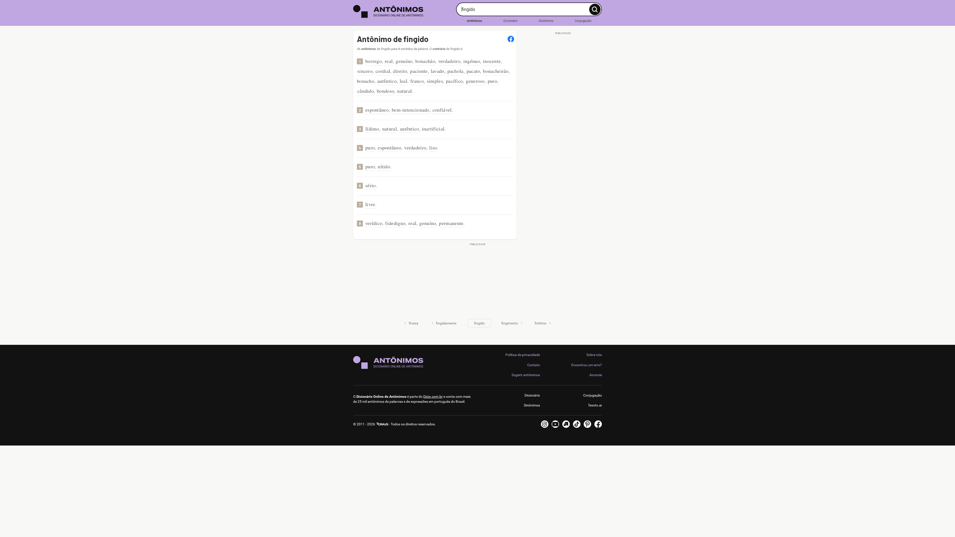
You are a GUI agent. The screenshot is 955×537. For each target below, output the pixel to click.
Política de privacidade (522, 355)
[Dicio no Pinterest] (587, 424)
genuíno (404, 61)
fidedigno (395, 223)
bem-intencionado (411, 109)
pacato (473, 71)
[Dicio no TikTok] (576, 424)
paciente (419, 71)
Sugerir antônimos (526, 375)
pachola (455, 71)
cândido (365, 91)
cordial (383, 71)
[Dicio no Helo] (566, 424)
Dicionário (510, 21)
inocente (492, 61)
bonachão (425, 61)
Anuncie (595, 375)
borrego (373, 61)
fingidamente (446, 323)
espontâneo (377, 109)
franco (417, 81)
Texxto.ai (595, 405)
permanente (451, 223)
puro (492, 81)
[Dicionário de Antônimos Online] (402, 11)
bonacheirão (495, 71)
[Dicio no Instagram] (544, 424)
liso (433, 147)
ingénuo (471, 61)
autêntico (387, 81)
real (389, 61)
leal (403, 81)
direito (400, 71)
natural (404, 91)
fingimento (509, 323)
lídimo (372, 128)
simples (435, 81)
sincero (365, 71)
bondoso (385, 91)
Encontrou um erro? (586, 365)
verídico (373, 223)
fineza (413, 323)
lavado (437, 71)
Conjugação (583, 21)
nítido (384, 166)
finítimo (540, 323)
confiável (442, 109)
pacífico (454, 81)
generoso (475, 81)
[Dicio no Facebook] (598, 424)
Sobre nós (594, 355)
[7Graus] (382, 424)
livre (370, 204)
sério (370, 185)
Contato (533, 365)
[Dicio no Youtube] (555, 424)
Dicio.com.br (433, 397)
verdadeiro (449, 61)
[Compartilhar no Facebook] (511, 39)
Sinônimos (546, 21)
